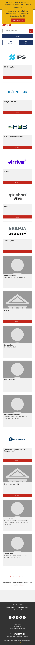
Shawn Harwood (10, 275)
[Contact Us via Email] (24, 617)
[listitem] (17, 65)
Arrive (6, 171)
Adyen (6, 310)
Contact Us (17, 626)
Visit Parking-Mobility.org (17, 628)
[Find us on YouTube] (20, 617)
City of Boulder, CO (11, 484)
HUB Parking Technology (13, 136)
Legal (20, 642)
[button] (31, 31)
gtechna (7, 206)
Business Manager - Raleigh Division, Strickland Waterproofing (15, 556)
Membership (17, 624)
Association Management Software (17, 636)
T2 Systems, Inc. (10, 101)
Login (22, 585)
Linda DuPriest (9, 519)
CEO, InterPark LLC (10, 347)
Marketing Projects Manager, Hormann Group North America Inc (16, 417)
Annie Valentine (10, 380)
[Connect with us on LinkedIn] (13, 617)
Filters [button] (17, 36)
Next (32, 576)
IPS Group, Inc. (9, 67)
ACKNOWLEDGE (18, 20)
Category (10, 43)
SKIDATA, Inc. (9, 241)
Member (17, 78)
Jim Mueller (8, 345)
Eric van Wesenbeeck (12, 414)
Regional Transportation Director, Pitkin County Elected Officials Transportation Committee (16, 522)
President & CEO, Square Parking (14, 277)
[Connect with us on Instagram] (17, 617)
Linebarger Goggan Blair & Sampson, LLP (14, 450)
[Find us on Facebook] (10, 617)
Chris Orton (8, 553)
